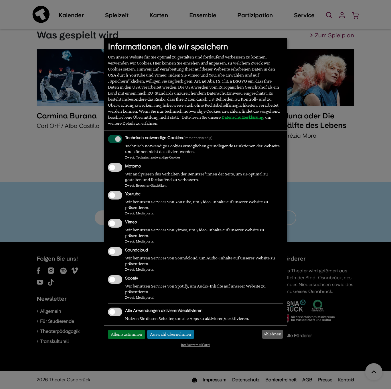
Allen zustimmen (126, 334)
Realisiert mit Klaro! (195, 345)
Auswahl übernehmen (170, 334)
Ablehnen (272, 334)
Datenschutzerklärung (242, 117)
